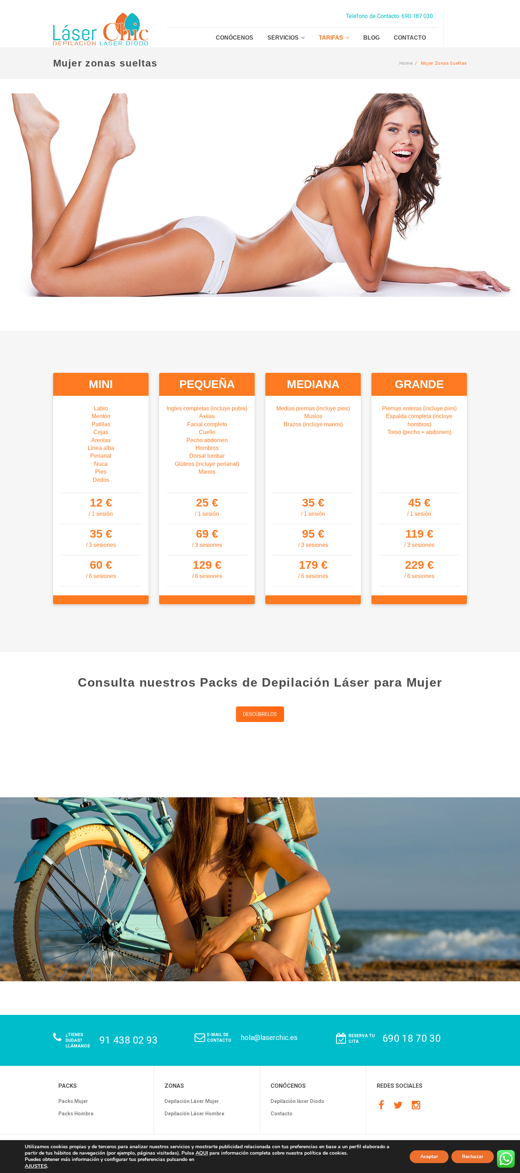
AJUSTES (36, 1166)
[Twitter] (398, 1105)
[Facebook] (381, 1105)
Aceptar (429, 1156)
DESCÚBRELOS (260, 714)
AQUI (202, 1153)
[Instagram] (416, 1105)
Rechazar (472, 1156)
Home (406, 63)
